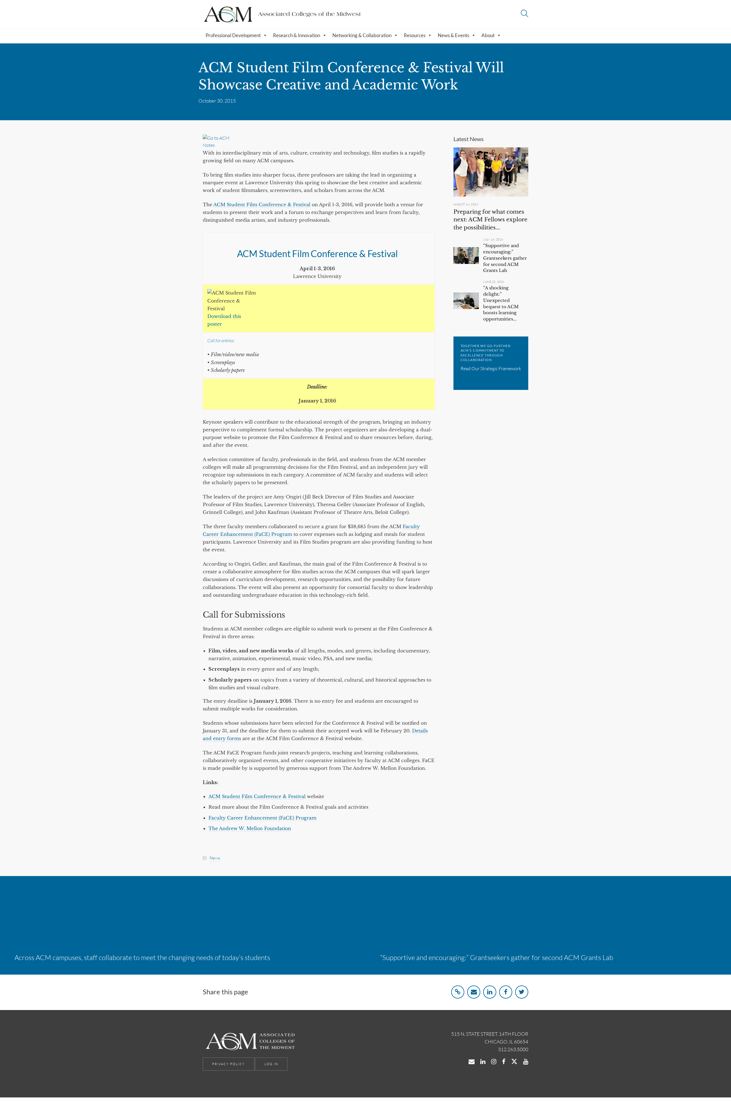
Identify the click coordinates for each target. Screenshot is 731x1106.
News (215, 858)
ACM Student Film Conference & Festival (261, 204)
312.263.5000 (513, 1049)
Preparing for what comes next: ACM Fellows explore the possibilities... (490, 220)
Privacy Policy (228, 1064)
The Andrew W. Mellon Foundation (249, 828)
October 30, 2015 (217, 101)
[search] (524, 14)
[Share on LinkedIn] (489, 992)
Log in (271, 1064)
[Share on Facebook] (505, 992)
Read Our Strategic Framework (491, 368)
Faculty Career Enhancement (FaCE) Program (262, 818)
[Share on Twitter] (521, 992)
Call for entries (220, 340)
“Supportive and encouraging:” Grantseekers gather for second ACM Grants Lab (505, 258)
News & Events (453, 35)
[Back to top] (712, 1088)
